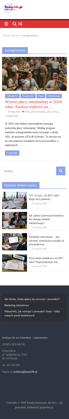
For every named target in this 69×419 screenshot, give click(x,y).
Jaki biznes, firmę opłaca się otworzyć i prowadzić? (32, 299)
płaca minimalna (38, 111)
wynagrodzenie (12, 116)
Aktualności (12, 96)
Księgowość (28, 96)
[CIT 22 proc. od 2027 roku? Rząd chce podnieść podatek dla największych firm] (14, 193)
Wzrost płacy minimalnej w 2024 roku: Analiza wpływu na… (33, 104)
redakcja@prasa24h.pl (25, 371)
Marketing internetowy (16, 305)
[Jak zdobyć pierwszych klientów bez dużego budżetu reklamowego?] (14, 214)
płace (49, 111)
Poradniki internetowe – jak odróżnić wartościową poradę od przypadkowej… (46, 240)
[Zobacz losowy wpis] (20, 24)
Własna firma (54, 96)
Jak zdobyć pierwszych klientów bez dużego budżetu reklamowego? (46, 219)
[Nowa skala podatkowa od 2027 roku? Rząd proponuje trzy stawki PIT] (14, 256)
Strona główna (11, 35)
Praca (40, 96)
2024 (27, 111)
